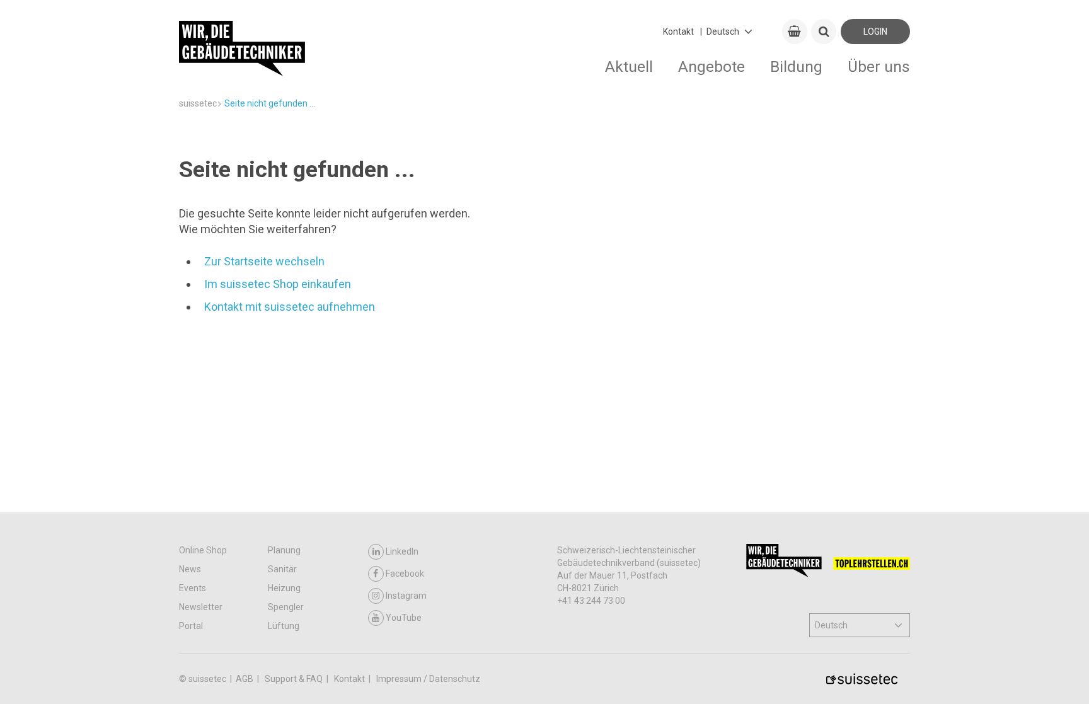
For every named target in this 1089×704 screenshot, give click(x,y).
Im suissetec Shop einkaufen (277, 284)
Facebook (405, 573)
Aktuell (629, 66)
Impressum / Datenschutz (428, 679)
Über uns (879, 66)
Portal (191, 626)
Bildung (796, 66)
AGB (245, 679)
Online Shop (203, 550)
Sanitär (282, 569)
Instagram (406, 596)
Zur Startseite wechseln (264, 261)
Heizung (284, 588)
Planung (284, 550)
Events (192, 588)
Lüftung (283, 626)
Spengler (286, 607)
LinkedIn (402, 551)
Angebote (711, 66)
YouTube (404, 618)
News (190, 569)
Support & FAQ (295, 679)
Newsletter (200, 607)
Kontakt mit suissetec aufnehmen (289, 306)
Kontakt (678, 31)
